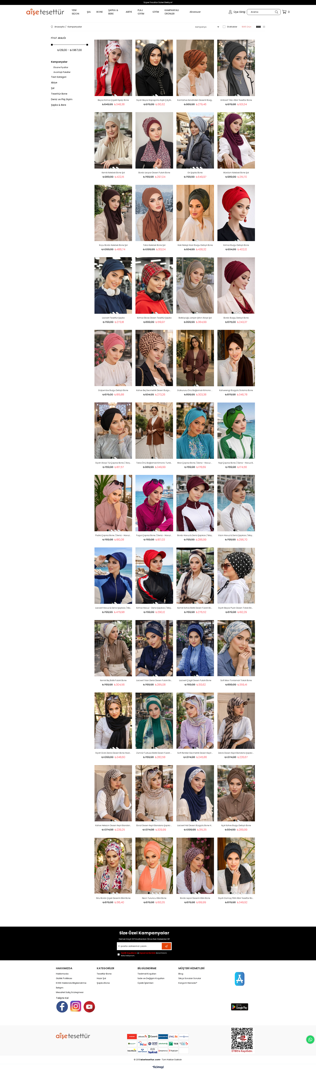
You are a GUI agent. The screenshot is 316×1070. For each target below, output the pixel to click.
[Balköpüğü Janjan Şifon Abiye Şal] (195, 285)
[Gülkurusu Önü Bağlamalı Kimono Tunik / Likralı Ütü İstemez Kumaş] (195, 358)
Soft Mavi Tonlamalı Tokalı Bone (236, 680)
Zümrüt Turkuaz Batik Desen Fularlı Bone (154, 752)
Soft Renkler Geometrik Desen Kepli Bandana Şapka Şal (195, 752)
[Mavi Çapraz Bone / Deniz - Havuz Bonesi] (195, 430)
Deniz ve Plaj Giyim (61, 99)
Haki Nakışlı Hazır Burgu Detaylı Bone (195, 245)
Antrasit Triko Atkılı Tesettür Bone (236, 100)
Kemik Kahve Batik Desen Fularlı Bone (195, 607)
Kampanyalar (59, 62)
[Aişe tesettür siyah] (73, 1036)
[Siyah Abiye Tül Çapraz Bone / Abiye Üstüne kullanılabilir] (113, 430)
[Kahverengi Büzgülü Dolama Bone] (236, 358)
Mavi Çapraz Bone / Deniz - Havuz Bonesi (195, 462)
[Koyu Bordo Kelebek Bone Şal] (113, 213)
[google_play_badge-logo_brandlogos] (239, 1007)
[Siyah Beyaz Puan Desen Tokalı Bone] (236, 575)
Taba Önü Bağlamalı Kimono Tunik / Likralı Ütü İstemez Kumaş (154, 462)
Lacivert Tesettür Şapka (113, 317)
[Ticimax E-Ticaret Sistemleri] (158, 1067)
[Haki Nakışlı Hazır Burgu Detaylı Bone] (195, 213)
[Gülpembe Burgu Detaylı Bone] (113, 358)
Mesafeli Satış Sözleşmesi (69, 992)
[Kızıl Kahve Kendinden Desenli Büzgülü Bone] (195, 68)
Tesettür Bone (59, 94)
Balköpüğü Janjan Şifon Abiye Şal (195, 317)
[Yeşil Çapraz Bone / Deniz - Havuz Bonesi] (236, 430)
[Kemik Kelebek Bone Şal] (113, 140)
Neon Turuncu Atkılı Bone (154, 898)
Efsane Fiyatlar (60, 67)
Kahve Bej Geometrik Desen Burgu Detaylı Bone (154, 390)
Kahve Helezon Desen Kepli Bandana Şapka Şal (113, 825)
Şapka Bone (103, 983)
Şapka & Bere (58, 105)
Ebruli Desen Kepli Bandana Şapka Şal (154, 825)
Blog (180, 973)
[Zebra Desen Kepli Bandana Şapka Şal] (236, 720)
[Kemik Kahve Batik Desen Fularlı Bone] (195, 575)
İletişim (59, 987)
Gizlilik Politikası (64, 978)
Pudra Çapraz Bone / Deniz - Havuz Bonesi (113, 535)
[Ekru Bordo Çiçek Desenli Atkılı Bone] (113, 865)
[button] (111, 95)
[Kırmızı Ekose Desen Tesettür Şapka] (154, 285)
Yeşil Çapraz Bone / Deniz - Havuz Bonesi (236, 462)
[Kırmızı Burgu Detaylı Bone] (236, 213)
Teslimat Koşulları (147, 973)
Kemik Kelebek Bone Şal (113, 172)
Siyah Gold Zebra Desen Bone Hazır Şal (113, 752)
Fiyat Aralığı (58, 38)
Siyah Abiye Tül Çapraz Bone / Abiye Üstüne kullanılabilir (113, 462)
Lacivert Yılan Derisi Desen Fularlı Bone (154, 680)
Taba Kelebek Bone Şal (154, 245)
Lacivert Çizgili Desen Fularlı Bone (195, 680)
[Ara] (276, 12)
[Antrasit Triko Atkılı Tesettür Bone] (236, 68)
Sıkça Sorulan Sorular (189, 978)
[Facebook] (62, 1007)
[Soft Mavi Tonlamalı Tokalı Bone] (236, 648)
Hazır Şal (101, 978)
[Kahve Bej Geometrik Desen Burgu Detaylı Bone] (154, 358)
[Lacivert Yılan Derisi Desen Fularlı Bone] (154, 648)
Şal (52, 88)
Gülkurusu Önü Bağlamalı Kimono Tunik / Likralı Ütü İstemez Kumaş (195, 390)
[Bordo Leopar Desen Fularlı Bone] (154, 140)
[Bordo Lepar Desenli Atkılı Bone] (195, 865)
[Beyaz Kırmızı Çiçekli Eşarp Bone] (113, 68)
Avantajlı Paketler (61, 72)
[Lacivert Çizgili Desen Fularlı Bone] (195, 648)
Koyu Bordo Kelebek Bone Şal (113, 245)
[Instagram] (75, 1006)
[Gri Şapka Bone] (195, 140)
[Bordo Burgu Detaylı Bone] (236, 285)
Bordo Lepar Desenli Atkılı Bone (195, 898)
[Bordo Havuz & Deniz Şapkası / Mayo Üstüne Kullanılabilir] (195, 503)
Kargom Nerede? (187, 983)
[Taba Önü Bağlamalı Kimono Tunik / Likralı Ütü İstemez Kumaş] (154, 430)
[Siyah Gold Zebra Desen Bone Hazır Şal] (113, 720)
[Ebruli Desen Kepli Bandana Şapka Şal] (154, 793)
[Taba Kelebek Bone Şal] (154, 213)
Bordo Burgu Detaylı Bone (236, 317)
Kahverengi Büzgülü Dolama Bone (236, 390)
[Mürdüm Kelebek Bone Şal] (236, 140)
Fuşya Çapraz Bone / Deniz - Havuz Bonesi (154, 535)
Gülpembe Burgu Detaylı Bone (113, 390)
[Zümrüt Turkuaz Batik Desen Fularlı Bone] (154, 720)
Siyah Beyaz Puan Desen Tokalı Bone (236, 607)
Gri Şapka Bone (195, 172)
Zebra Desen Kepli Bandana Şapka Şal (236, 752)
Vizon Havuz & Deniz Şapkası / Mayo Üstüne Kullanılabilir (236, 535)
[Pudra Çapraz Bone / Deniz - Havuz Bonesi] (113, 503)
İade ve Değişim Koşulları (151, 978)
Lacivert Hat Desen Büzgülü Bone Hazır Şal (195, 825)
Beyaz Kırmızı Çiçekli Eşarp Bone (113, 100)
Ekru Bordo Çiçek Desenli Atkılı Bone (113, 898)
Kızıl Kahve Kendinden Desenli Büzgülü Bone (195, 100)
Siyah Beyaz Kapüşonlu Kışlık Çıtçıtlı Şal (154, 100)
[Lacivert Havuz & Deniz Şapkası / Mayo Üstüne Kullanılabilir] (113, 575)
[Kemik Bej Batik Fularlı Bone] (113, 648)
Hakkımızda (62, 973)
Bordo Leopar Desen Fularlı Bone (154, 172)
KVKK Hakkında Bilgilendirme (71, 983)
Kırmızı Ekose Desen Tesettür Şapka (154, 317)
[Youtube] (89, 1007)
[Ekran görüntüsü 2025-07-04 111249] (243, 1040)
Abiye (54, 82)
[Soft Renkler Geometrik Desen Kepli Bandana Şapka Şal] (195, 720)
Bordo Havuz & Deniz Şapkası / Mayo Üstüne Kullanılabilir (195, 535)
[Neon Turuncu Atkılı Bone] (154, 865)
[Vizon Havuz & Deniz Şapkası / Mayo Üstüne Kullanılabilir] (236, 503)
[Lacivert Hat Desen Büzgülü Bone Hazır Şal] (195, 793)
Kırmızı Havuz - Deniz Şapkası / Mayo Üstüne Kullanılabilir (154, 607)
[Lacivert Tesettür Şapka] (113, 285)
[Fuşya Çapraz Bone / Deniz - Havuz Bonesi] (154, 503)
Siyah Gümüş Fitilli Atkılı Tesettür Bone (236, 898)
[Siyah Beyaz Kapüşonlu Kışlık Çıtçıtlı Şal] (154, 68)
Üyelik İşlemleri (145, 983)
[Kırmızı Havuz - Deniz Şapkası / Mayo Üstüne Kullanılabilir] (154, 575)
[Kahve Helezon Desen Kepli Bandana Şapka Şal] (113, 793)
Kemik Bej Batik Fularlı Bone (113, 680)
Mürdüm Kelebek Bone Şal (236, 172)
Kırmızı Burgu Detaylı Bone (236, 245)
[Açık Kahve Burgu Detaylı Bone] (236, 793)
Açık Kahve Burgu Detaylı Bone (236, 825)
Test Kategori (58, 77)
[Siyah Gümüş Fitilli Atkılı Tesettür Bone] (236, 865)
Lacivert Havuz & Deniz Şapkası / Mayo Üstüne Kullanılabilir (113, 607)
